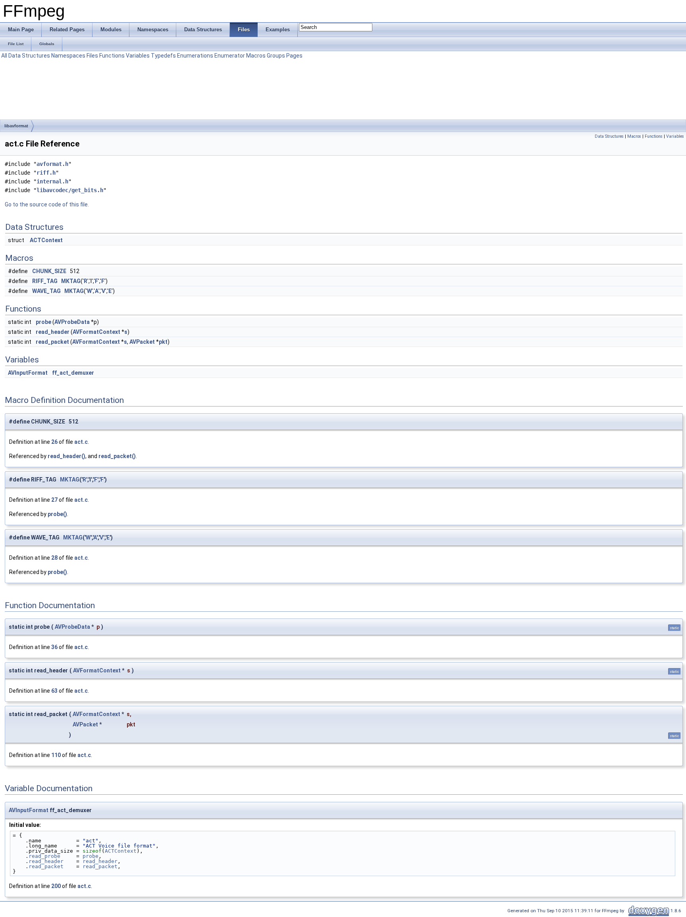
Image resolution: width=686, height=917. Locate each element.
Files (92, 55)
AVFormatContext (96, 332)
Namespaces (68, 55)
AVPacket (142, 342)
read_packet (52, 342)
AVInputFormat (28, 373)
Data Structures (29, 55)
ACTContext (46, 240)
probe (43, 322)
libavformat (16, 125)
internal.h (52, 181)
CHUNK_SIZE (49, 271)
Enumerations (195, 55)
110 (56, 755)
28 (54, 558)
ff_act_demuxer (73, 373)
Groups (276, 55)
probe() (57, 514)
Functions (112, 55)
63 (54, 691)
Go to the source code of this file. (47, 204)
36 (54, 647)
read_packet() (117, 456)
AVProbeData (72, 322)
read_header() (66, 456)
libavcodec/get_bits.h (70, 190)
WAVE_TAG (46, 291)
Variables (138, 55)
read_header (52, 332)
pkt (163, 342)
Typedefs (163, 55)
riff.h (46, 173)
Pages (294, 55)
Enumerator (229, 55)
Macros (256, 55)
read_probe (44, 856)
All (4, 55)
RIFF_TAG (45, 281)
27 (54, 500)
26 (54, 442)
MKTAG (71, 281)
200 (56, 886)
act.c (81, 442)
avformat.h (52, 164)
